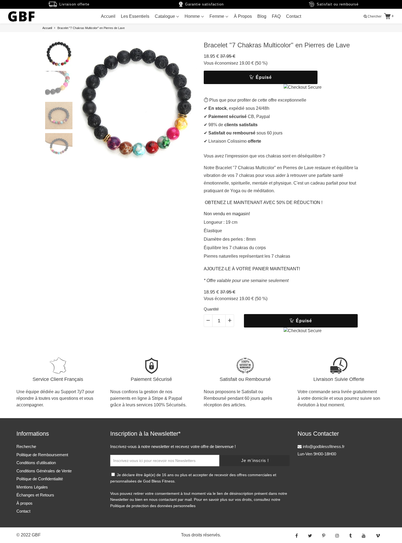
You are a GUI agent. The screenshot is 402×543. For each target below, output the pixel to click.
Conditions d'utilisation (36, 462)
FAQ (276, 16)
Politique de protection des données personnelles (153, 506)
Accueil (108, 16)
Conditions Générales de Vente (44, 471)
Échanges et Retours (35, 495)
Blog (261, 16)
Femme (217, 16)
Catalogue (165, 16)
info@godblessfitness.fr (323, 446)
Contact (293, 16)
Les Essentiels (135, 16)
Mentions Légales (32, 487)
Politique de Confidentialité (39, 478)
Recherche (26, 446)
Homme (193, 16)
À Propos (243, 16)
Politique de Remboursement (42, 454)
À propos (24, 503)
